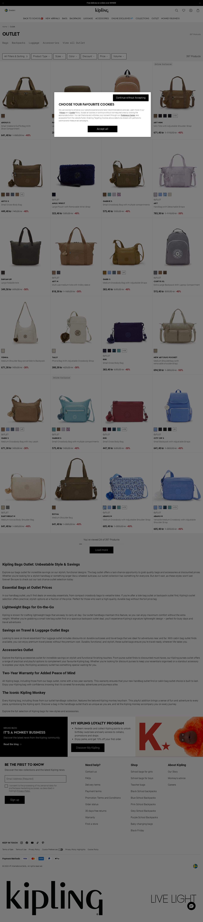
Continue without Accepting (130, 97)
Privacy (62, 113)
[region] (102, 114)
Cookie (72, 113)
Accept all (102, 129)
